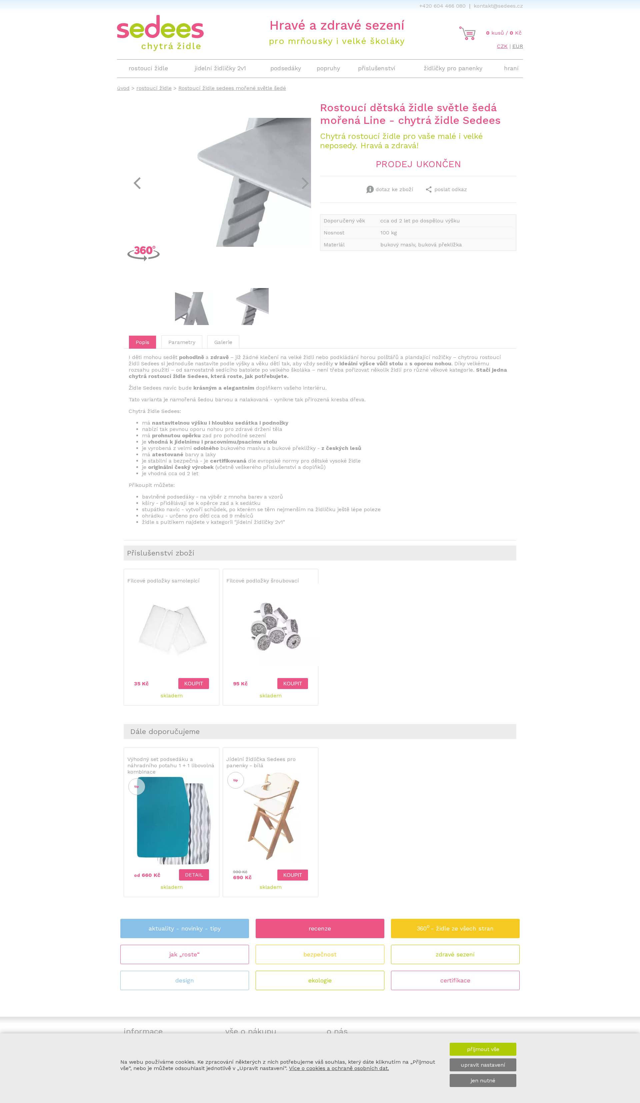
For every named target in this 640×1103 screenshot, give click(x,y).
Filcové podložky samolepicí (163, 580)
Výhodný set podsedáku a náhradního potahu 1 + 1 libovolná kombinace (170, 765)
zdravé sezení (455, 954)
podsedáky (285, 68)
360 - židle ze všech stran (455, 927)
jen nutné (483, 1080)
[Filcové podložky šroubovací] (273, 664)
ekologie (320, 980)
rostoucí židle (154, 88)
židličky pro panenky (453, 68)
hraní (511, 68)
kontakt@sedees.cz (498, 6)
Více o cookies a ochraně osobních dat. (339, 1068)
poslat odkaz (450, 189)
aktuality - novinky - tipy (185, 928)
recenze (320, 928)
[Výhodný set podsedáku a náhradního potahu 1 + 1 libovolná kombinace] (171, 867)
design (184, 980)
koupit (193, 683)
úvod (123, 88)
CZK (502, 46)
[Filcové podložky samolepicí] (172, 675)
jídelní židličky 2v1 (220, 68)
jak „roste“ (184, 954)
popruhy (328, 68)
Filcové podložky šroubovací (262, 580)
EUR (517, 46)
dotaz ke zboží (394, 189)
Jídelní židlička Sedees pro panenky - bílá (261, 762)
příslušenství (376, 68)
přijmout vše (483, 1049)
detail (194, 875)
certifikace (455, 980)
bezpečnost (320, 954)
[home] (160, 49)
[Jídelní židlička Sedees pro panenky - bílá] (270, 860)
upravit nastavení (483, 1065)
